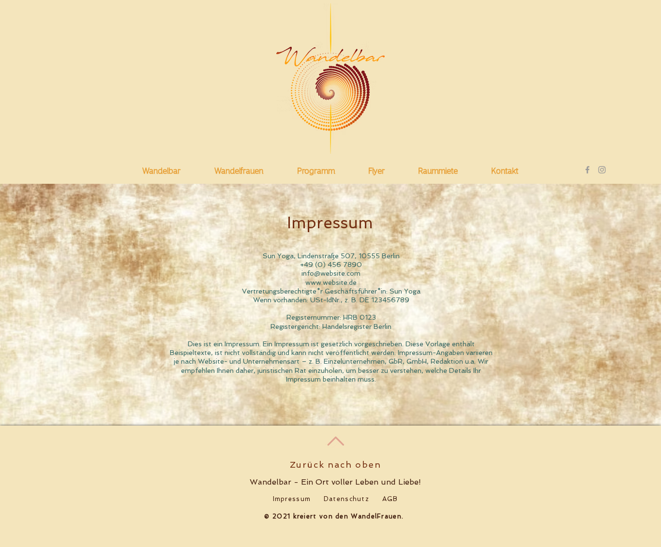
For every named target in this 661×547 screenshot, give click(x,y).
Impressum (292, 499)
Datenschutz (346, 499)
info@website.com (331, 273)
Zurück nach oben (335, 464)
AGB (390, 499)
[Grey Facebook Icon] (587, 170)
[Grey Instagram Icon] (602, 170)
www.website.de (331, 282)
